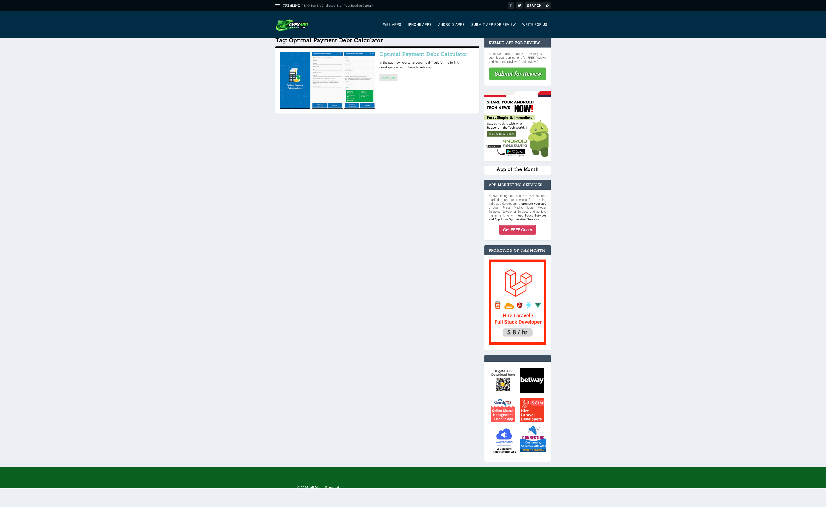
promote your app (533, 203)
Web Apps (392, 25)
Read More (388, 77)
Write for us (534, 25)
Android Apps (451, 25)
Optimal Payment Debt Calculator (423, 54)
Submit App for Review (493, 25)
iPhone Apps (420, 25)
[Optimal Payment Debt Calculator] (327, 80)
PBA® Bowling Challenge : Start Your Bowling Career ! (337, 5)
